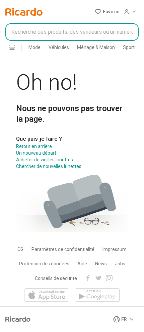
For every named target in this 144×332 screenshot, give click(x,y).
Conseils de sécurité (56, 278)
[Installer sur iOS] (46, 295)
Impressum (114, 249)
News (101, 263)
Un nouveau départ (36, 153)
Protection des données (44, 263)
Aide (82, 263)
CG (20, 249)
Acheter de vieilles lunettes (44, 159)
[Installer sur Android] (97, 295)
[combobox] (72, 32)
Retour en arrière (34, 146)
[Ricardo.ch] (24, 12)
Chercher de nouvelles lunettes (48, 166)
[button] (107, 11)
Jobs (120, 263)
